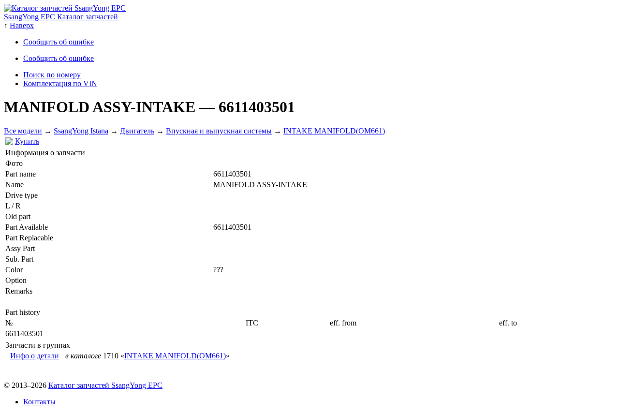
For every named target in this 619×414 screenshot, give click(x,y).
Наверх (22, 25)
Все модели (23, 131)
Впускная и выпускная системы (219, 131)
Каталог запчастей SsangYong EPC (105, 385)
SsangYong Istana (81, 131)
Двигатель (137, 131)
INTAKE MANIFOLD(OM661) (334, 131)
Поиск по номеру (52, 75)
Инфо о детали (34, 356)
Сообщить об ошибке (58, 42)
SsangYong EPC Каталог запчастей (61, 17)
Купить (27, 141)
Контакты (39, 402)
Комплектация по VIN (60, 83)
